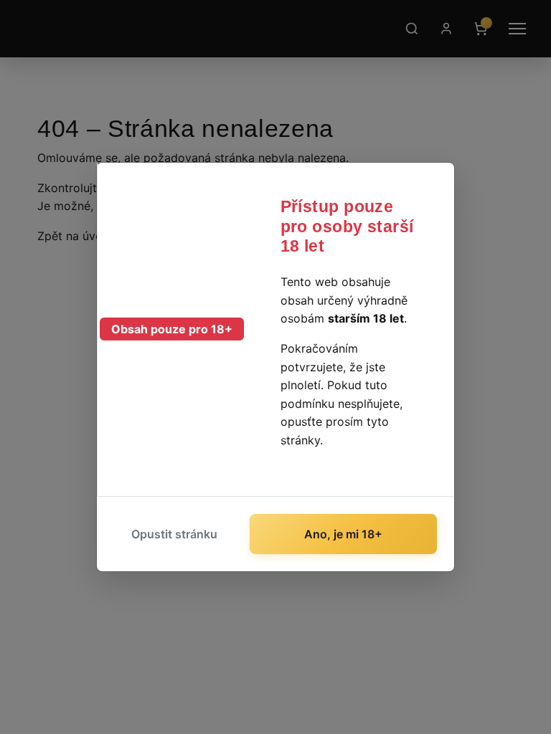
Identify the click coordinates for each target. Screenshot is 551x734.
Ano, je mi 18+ (343, 534)
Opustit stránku (174, 534)
